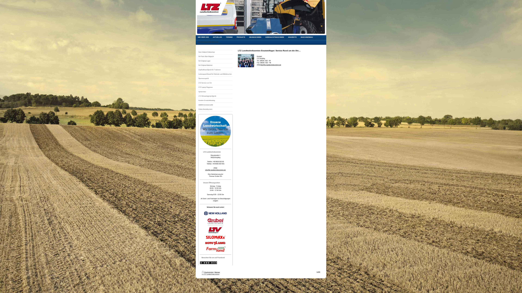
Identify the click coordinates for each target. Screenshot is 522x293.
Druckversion (208, 272)
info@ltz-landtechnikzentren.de (215, 170)
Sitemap (217, 272)
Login (318, 272)
